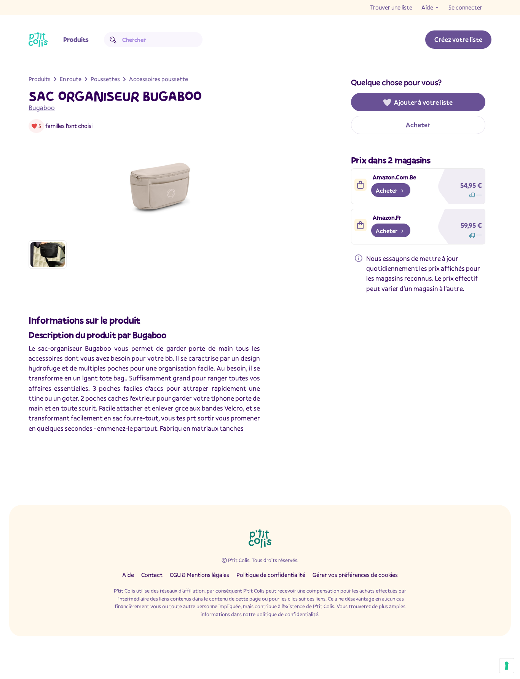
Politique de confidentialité (270, 574)
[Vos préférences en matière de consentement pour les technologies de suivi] (506, 665)
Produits (76, 39)
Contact (152, 574)
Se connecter (465, 7)
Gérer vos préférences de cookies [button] (355, 574)
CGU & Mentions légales (199, 574)
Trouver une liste (391, 7)
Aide (427, 7)
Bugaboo (42, 107)
